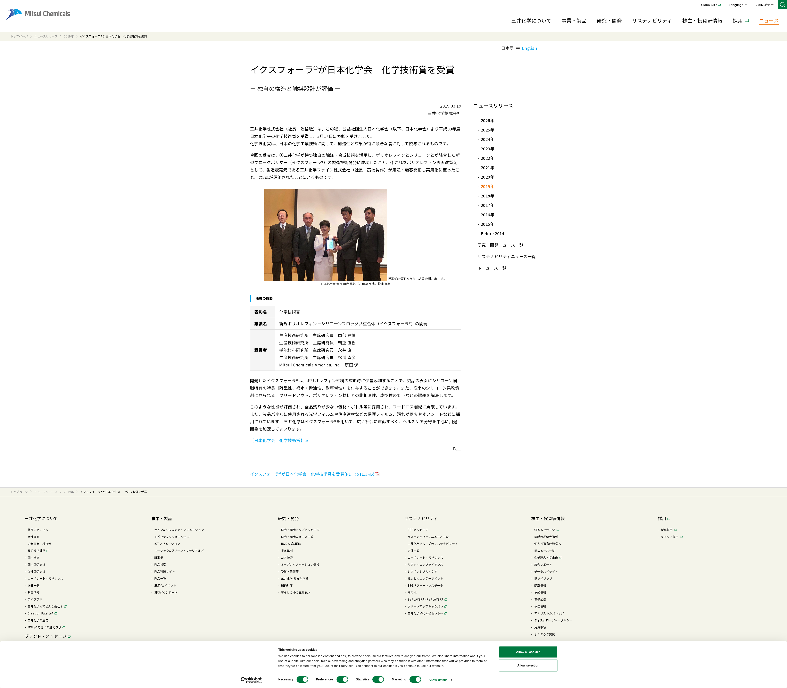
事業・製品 (574, 20)
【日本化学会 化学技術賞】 (277, 440)
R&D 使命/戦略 (291, 544)
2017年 (487, 205)
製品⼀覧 (160, 578)
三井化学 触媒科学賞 (294, 578)
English (529, 48)
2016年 (487, 215)
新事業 (158, 557)
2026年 (487, 120)
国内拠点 (34, 557)
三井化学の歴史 (38, 620)
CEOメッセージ (418, 530)
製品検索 (160, 564)
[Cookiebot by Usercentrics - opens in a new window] (251, 680)
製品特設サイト (164, 571)
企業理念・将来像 (39, 544)
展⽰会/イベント (165, 585)
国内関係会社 (36, 564)
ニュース (769, 20)
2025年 (487, 130)
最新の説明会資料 (546, 537)
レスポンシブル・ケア (422, 571)
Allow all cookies (528, 652)
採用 (738, 20)
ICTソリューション (167, 544)
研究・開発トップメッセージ (300, 530)
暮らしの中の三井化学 (296, 592)
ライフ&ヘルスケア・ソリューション (179, 530)
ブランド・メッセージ (46, 636)
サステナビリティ (652, 20)
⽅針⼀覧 (34, 585)
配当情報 (540, 585)
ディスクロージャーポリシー (553, 620)
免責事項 (540, 627)
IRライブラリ (543, 578)
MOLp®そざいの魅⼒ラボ (44, 627)
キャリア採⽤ (670, 537)
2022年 (487, 158)
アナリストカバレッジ (549, 613)
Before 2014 (492, 233)
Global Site (709, 5)
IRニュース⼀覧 (492, 268)
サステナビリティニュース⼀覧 (507, 256)
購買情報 (34, 592)
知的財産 (287, 585)
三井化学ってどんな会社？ (45, 606)
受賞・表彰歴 (290, 571)
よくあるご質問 (544, 634)
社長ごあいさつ (38, 530)
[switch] (342, 679)
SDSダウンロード (166, 592)
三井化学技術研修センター (425, 613)
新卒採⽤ (667, 530)
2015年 (487, 224)
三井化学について (531, 20)
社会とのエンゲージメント (425, 578)
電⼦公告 (540, 599)
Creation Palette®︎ (40, 613)
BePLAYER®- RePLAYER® (426, 599)
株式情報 (540, 592)
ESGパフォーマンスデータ (425, 585)
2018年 (487, 196)
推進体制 (287, 551)
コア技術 (287, 557)
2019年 (487, 186)
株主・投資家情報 (702, 20)
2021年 (487, 167)
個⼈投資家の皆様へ (547, 544)
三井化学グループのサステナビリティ (433, 544)
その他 (412, 592)
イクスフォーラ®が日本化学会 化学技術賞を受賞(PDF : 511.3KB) (312, 474)
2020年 (487, 177)
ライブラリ (35, 599)
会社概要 (34, 537)
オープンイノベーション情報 (300, 564)
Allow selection (528, 665)
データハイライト (546, 571)
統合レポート (543, 564)
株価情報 (540, 606)
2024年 (487, 139)
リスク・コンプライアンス (425, 564)
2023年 (487, 149)
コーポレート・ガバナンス (45, 578)
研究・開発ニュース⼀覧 (500, 245)
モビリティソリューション (172, 537)
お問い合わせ (765, 5)
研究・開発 (609, 20)
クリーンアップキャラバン (425, 606)
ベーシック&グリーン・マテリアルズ (179, 551)
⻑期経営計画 (36, 551)
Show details (438, 680)
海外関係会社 (36, 571)
